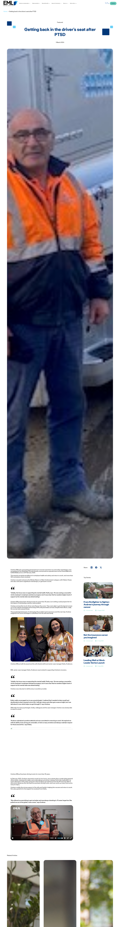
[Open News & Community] (60, 3)
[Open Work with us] (76, 3)
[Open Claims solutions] (39, 3)
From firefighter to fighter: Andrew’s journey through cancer (97, 604)
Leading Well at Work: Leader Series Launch (94, 661)
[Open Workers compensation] (29, 3)
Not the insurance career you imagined (96, 636)
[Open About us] (67, 3)
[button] (91, 568)
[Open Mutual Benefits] (49, 3)
